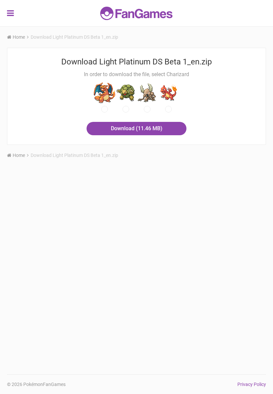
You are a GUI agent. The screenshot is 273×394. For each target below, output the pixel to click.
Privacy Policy (251, 384)
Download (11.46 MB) (136, 128)
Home (19, 37)
